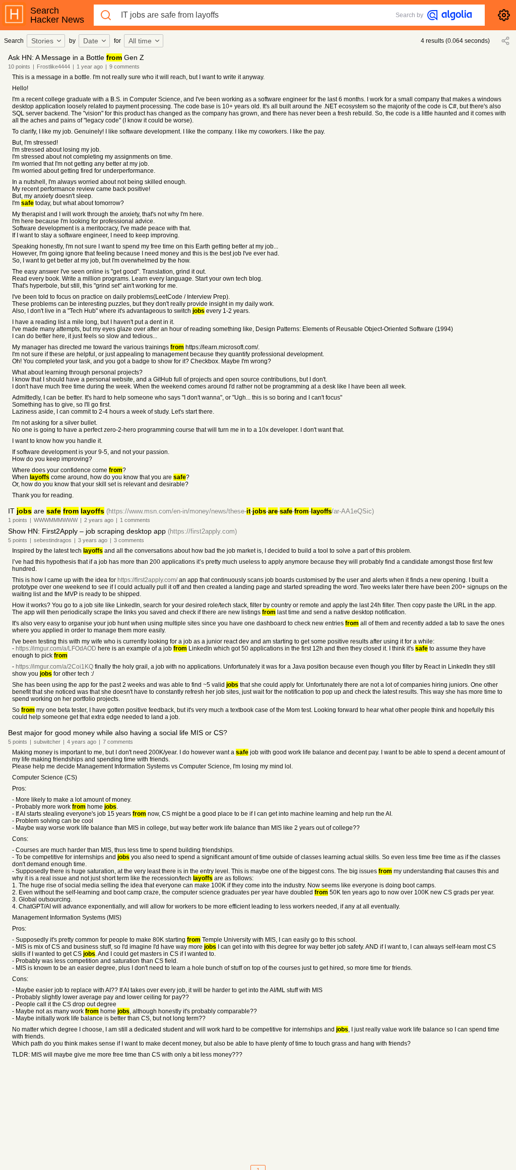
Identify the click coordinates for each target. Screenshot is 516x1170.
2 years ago (98, 520)
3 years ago (92, 540)
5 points (17, 540)
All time (140, 41)
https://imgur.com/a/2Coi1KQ (54, 666)
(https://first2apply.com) (202, 531)
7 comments (118, 742)
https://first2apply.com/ (147, 579)
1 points (17, 520)
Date (90, 41)
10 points (19, 66)
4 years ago (81, 742)
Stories (42, 41)
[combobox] (47, 40)
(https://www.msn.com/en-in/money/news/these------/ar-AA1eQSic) (240, 511)
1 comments (135, 520)
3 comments (129, 540)
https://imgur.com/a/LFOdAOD (56, 648)
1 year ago (90, 66)
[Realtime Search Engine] (449, 15)
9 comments (124, 66)
